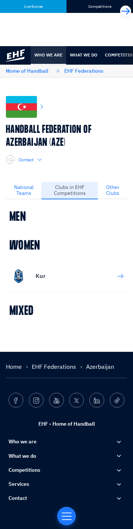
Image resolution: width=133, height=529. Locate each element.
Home (14, 366)
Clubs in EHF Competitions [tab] (70, 190)
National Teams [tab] (24, 190)
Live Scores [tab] (33, 6)
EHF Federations (83, 71)
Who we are (48, 55)
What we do (84, 55)
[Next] (125, 11)
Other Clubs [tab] (112, 190)
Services (18, 484)
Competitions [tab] (100, 6)
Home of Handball (27, 71)
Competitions (24, 470)
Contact (26, 159)
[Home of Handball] (66, 516)
